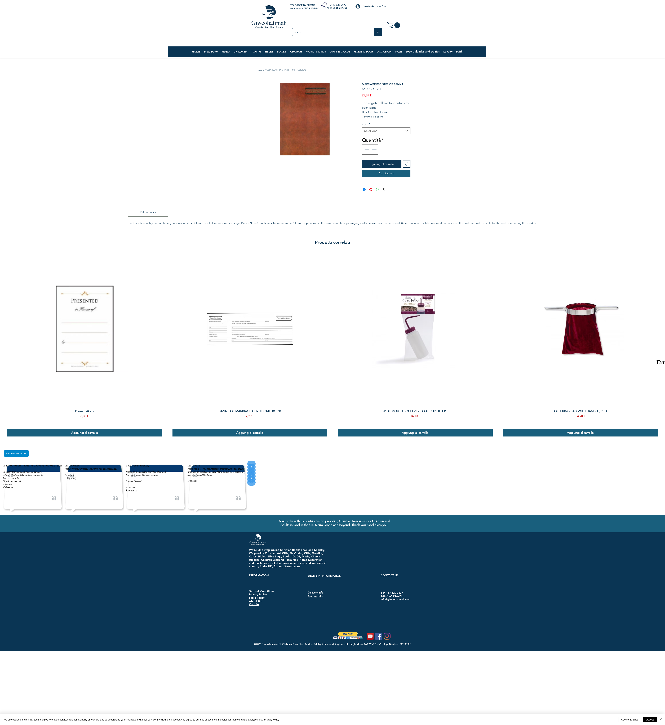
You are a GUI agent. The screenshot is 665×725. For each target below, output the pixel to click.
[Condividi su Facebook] (364, 199)
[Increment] (374, 149)
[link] (394, 25)
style (366, 124)
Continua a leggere (372, 116)
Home (258, 70)
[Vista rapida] (84, 338)
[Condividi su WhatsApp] (377, 199)
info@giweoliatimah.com (395, 608)
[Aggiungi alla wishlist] (406, 164)
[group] (332, 353)
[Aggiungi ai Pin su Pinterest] (371, 199)
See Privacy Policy (269, 719)
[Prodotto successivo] (663, 353)
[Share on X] (384, 199)
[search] (378, 32)
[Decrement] (366, 149)
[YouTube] (370, 645)
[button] (240, 51)
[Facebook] (378, 645)
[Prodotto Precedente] (2, 353)
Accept (650, 719)
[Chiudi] (661, 719)
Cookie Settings (629, 719)
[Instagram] (387, 645)
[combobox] (386, 130)
